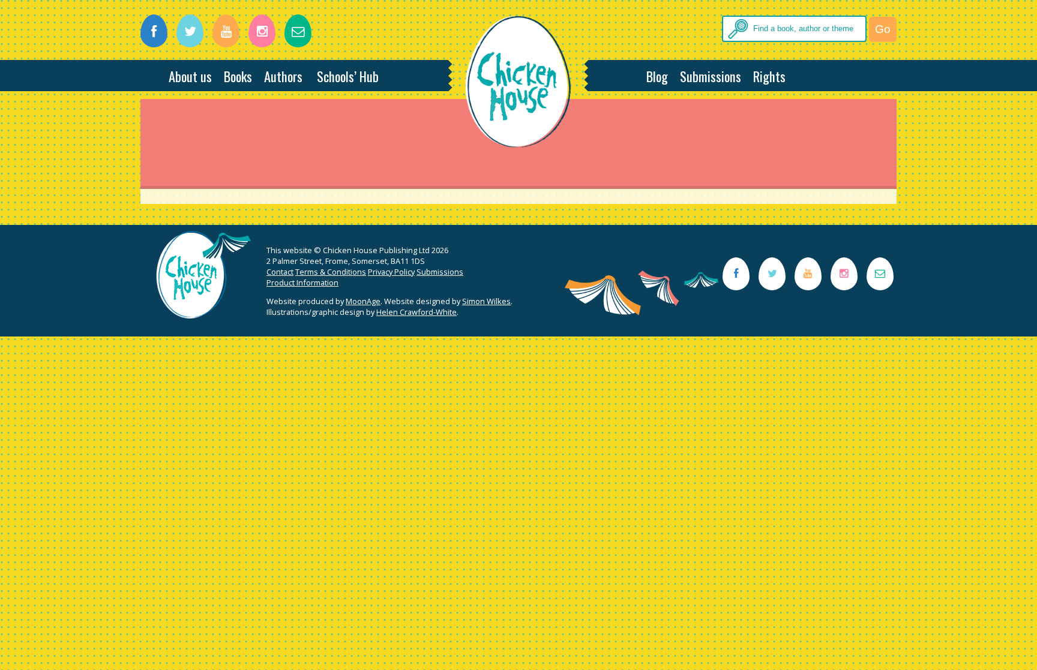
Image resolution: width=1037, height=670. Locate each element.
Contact (279, 271)
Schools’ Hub (348, 76)
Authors (283, 76)
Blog (657, 76)
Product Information (302, 282)
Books (238, 76)
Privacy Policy (391, 271)
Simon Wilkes (486, 301)
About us (190, 76)
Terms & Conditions (330, 271)
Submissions (710, 76)
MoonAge (363, 301)
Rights (769, 76)
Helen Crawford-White (416, 312)
